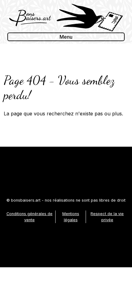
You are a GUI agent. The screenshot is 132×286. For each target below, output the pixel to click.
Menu (66, 37)
